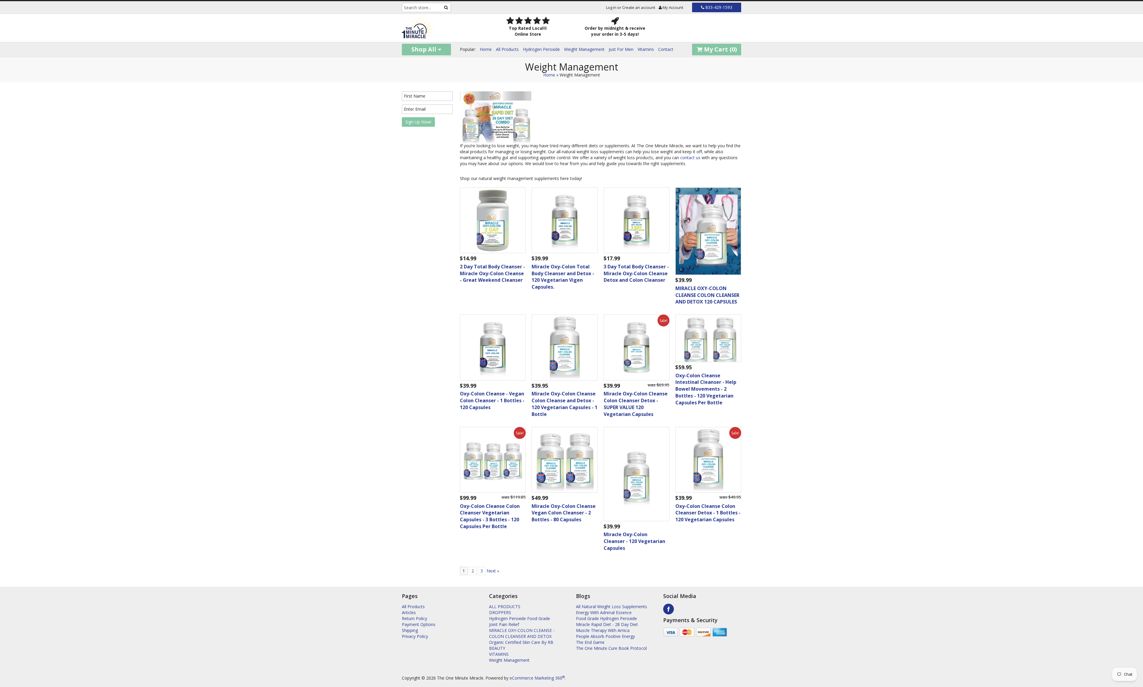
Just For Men (621, 49)
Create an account (638, 7)
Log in (611, 7)
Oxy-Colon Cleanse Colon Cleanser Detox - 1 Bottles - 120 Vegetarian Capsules (708, 513)
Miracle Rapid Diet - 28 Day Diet (607, 624)
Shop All (424, 49)
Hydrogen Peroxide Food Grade (519, 618)
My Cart (719, 49)
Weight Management (584, 49)
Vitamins (646, 49)
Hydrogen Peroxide (541, 49)
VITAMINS (499, 654)
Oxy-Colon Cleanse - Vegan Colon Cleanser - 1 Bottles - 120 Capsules (492, 400)
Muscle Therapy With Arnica (603, 630)
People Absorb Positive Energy (605, 636)
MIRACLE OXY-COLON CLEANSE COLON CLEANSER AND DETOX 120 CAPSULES (707, 295)
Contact (665, 49)
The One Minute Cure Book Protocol (611, 648)
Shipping (410, 630)
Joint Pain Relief (504, 624)
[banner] (441, 28)
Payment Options (418, 624)
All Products (507, 49)
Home (486, 49)
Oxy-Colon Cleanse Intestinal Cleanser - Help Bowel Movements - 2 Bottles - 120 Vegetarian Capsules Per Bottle (705, 389)
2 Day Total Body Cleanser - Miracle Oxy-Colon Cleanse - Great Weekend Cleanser (492, 273)
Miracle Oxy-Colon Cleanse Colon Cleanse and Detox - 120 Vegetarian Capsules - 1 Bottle (564, 403)
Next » (493, 571)
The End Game (590, 642)
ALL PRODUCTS (504, 606)
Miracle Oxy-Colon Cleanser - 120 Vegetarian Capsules (634, 541)
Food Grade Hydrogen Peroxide (606, 618)
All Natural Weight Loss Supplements (611, 606)
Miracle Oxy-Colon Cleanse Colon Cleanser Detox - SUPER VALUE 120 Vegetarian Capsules (636, 403)
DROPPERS (500, 612)
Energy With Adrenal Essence (604, 612)
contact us (690, 157)
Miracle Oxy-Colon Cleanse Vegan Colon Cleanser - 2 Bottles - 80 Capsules (564, 513)
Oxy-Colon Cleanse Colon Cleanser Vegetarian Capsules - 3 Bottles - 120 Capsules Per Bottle (490, 516)
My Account (672, 7)
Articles (409, 612)
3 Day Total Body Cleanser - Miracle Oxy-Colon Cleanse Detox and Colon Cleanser (636, 273)
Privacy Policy (415, 636)
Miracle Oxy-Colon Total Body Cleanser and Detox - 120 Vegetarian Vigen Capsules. (563, 276)
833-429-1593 (718, 7)
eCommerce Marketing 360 (537, 678)
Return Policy (414, 618)
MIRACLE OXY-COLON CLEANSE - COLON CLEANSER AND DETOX (522, 633)
